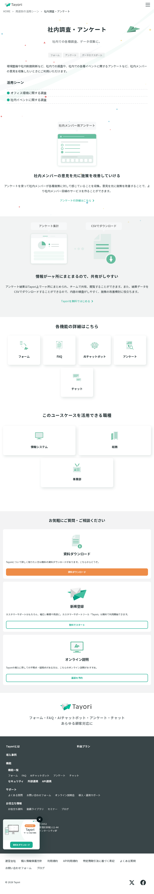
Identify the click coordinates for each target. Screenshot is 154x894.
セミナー (52, 809)
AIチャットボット (39, 775)
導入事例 (11, 755)
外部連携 (33, 781)
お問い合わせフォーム (39, 795)
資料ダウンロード (77, 571)
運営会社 (10, 861)
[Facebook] (143, 882)
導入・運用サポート (89, 795)
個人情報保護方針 (31, 861)
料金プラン (83, 746)
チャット (74, 775)
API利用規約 (70, 861)
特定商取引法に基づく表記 (99, 861)
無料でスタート (77, 624)
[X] (131, 882)
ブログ (65, 809)
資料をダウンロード (21, 844)
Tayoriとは (13, 746)
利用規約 (52, 861)
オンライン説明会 (65, 795)
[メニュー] (147, 4)
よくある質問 (15, 795)
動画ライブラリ (35, 809)
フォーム (13, 775)
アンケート (59, 775)
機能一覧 (13, 770)
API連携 (46, 781)
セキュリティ (16, 781)
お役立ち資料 (15, 809)
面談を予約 (77, 677)
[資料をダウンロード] (21, 829)
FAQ (24, 775)
